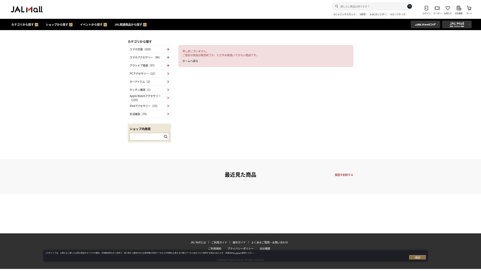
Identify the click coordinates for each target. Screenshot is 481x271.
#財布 (363, 14)
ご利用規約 (214, 248)
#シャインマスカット (344, 14)
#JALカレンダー (378, 14)
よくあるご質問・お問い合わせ (269, 242)
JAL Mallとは (198, 242)
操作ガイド (239, 242)
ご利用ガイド (219, 242)
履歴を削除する (344, 175)
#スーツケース (398, 14)
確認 (417, 257)
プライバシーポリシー (240, 248)
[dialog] (235, 256)
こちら (237, 253)
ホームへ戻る (190, 61)
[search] (409, 6)
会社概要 (265, 248)
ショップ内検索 (140, 128)
